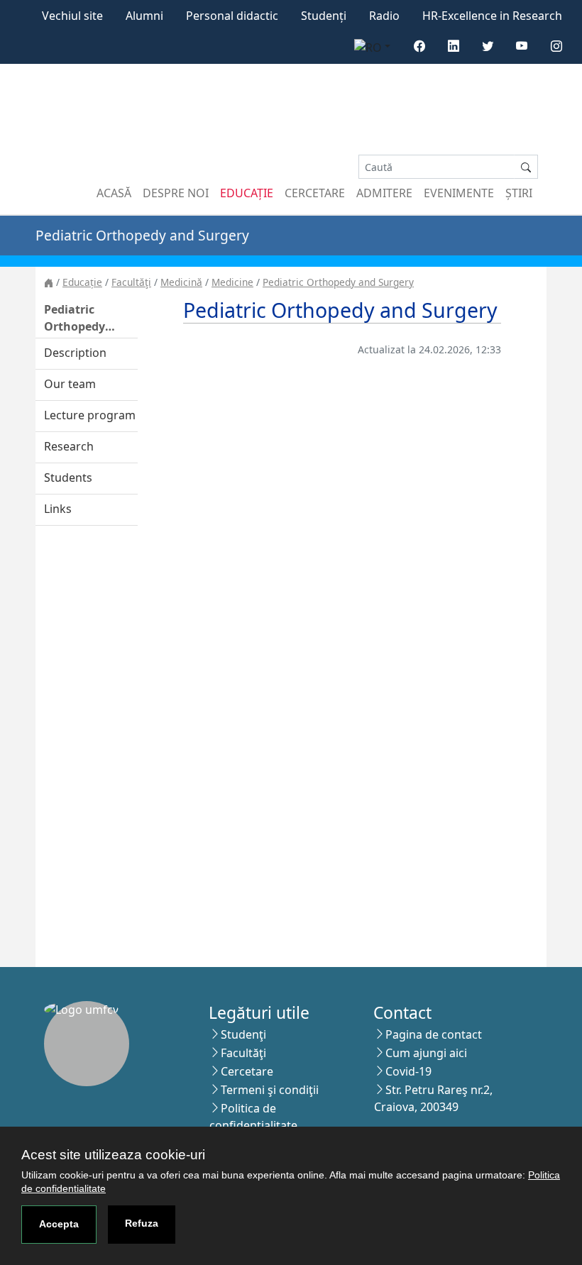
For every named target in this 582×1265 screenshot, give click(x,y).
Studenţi (243, 1034)
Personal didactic (232, 15)
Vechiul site (72, 15)
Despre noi (176, 193)
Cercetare (315, 193)
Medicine (232, 282)
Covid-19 (408, 1071)
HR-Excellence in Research (492, 15)
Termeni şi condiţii (270, 1090)
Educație (246, 193)
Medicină (181, 282)
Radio (384, 15)
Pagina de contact (433, 1034)
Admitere (384, 193)
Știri (518, 193)
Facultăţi (131, 282)
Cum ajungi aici (426, 1053)
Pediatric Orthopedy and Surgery (338, 282)
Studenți (323, 15)
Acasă (114, 193)
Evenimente (459, 193)
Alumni (144, 15)
